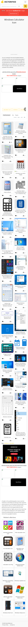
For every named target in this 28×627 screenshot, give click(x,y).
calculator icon (7, 109)
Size (13, 115)
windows (15, 109)
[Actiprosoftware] (7, 185)
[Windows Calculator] (7, 405)
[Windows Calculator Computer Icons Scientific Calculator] (21, 125)
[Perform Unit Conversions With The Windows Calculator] (7, 293)
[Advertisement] (14, 40)
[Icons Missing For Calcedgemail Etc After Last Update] (21, 260)
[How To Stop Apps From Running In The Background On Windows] (7, 244)
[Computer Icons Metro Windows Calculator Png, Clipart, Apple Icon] (21, 204)
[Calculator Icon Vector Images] (21, 165)
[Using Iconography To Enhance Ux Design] (21, 342)
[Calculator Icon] (7, 429)
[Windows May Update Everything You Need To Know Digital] (21, 396)
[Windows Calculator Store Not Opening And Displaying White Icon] (21, 420)
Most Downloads (6, 115)
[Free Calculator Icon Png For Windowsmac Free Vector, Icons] (21, 143)
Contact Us (12, 625)
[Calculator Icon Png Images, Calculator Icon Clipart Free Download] (7, 128)
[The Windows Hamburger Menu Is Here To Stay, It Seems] (7, 329)
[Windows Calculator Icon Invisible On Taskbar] (21, 378)
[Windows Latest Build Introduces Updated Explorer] (7, 365)
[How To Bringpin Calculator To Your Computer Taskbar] (21, 242)
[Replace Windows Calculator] (21, 297)
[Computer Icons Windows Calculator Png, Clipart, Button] (7, 149)
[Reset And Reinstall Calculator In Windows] (21, 320)
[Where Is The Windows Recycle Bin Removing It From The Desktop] (21, 358)
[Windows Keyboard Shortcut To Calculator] (7, 382)
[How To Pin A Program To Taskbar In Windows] (7, 226)
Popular (16, 115)
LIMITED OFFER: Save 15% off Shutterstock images (14, 465)
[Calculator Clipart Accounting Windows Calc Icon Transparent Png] (21, 184)
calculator (22, 109)
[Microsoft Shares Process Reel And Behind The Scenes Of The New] (7, 266)
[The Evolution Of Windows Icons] (7, 314)
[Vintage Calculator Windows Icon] (7, 348)
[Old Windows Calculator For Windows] (21, 280)
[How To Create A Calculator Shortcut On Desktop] (21, 223)
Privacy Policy (5, 625)
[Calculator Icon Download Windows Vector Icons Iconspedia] (7, 204)
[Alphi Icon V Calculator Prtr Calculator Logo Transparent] (7, 167)
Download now (13, 13)
